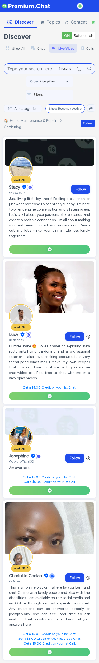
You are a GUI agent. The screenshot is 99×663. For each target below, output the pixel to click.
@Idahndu (16, 340)
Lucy (14, 334)
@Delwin (15, 581)
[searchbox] (57, 94)
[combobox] (49, 95)
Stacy (15, 187)
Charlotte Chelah (26, 575)
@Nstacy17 (17, 192)
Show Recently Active (65, 108)
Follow (88, 123)
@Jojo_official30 (21, 461)
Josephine (19, 456)
